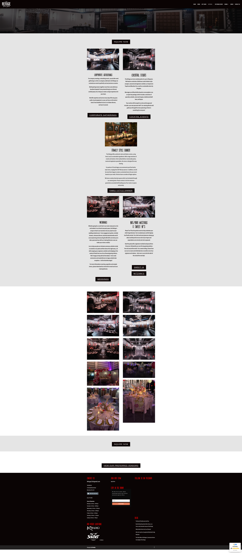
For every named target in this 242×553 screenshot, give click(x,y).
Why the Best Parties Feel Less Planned (143, 529)
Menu (199, 4)
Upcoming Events (219, 4)
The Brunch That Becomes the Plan (142, 521)
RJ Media (93, 547)
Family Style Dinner (121, 190)
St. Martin (101, 540)
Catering (210, 4)
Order (231, 4)
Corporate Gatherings (103, 115)
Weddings (103, 279)
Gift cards (204, 4)
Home (194, 4)
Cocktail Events (139, 117)
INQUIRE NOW (121, 42)
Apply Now (113, 481)
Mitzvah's (138, 273)
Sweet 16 (139, 267)
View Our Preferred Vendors (121, 465)
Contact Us (237, 4)
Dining (226, 4)
